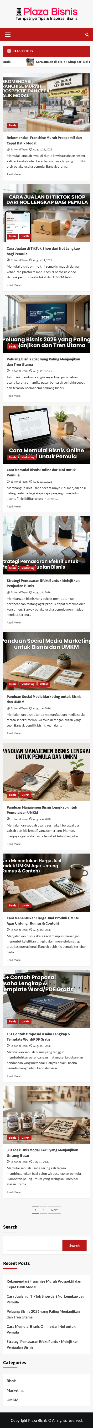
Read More (14, 174)
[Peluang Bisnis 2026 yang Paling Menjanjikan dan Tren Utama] (46, 324)
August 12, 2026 (42, 371)
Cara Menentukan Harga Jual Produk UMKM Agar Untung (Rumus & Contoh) (43, 920)
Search (10, 1227)
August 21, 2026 (42, 150)
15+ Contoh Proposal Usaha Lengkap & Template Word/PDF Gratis (38, 1036)
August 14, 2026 (42, 260)
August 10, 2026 (42, 482)
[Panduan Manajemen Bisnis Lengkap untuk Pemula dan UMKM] (46, 772)
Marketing (27, 457)
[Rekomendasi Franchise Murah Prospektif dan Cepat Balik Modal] (46, 102)
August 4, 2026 (42, 819)
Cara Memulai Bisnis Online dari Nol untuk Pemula (41, 1329)
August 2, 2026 (42, 930)
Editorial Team (19, 150)
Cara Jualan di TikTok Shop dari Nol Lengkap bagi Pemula (46, 1299)
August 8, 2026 (42, 592)
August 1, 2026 (42, 1046)
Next (54, 1210)
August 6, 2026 (42, 708)
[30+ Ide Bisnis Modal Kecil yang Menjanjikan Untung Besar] (46, 1115)
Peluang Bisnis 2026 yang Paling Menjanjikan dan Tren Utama (43, 1314)
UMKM (25, 236)
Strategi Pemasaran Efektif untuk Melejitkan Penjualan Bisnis (42, 1344)
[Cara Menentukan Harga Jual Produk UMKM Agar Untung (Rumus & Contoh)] (46, 883)
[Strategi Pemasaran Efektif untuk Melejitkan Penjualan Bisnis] (46, 545)
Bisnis (12, 125)
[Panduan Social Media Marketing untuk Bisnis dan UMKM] (46, 661)
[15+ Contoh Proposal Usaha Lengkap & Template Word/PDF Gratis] (46, 999)
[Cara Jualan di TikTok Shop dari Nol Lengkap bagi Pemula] (46, 213)
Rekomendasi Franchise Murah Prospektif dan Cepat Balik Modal (44, 1284)
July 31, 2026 (41, 1162)
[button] (8, 34)
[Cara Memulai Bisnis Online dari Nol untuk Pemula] (46, 435)
